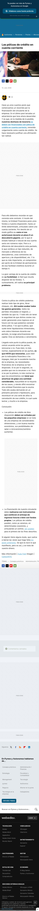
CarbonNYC (7, 557)
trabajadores (24, 792)
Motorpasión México (27, 896)
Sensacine (23, 843)
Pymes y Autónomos (27, 873)
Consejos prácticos (17, 561)
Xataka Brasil (6, 890)
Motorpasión (24, 857)
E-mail (14, 81)
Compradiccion (7, 876)
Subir (31, 818)
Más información (7, 909)
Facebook (3, 81)
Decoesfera (6, 873)
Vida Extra (23, 832)
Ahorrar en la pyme (27, 788)
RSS (20, 746)
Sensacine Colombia (27, 893)
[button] (10, 97)
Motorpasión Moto (26, 860)
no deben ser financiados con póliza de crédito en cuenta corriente (18, 124)
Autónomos (8, 34)
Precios (27, 34)
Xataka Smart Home (9, 838)
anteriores (11, 543)
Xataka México (7, 887)
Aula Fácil (22, 554)
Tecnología (24, 779)
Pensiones (18, 34)
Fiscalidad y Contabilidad (24, 774)
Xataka (4, 829)
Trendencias (6, 870)
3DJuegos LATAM (26, 887)
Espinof (22, 846)
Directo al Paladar (8, 857)
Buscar (36, 809)
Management (7, 779)
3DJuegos (23, 829)
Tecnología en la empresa (8, 793)
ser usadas (29, 529)
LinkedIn (29, 746)
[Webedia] (8, 819)
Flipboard (11, 81)
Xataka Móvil (6, 832)
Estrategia (6, 773)
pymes (4, 783)
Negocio (5, 788)
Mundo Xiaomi (7, 841)
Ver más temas (9, 801)
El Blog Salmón (25, 870)
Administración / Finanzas (26, 768)
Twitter (7, 81)
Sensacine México (26, 890)
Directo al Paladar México (8, 897)
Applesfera (6, 835)
